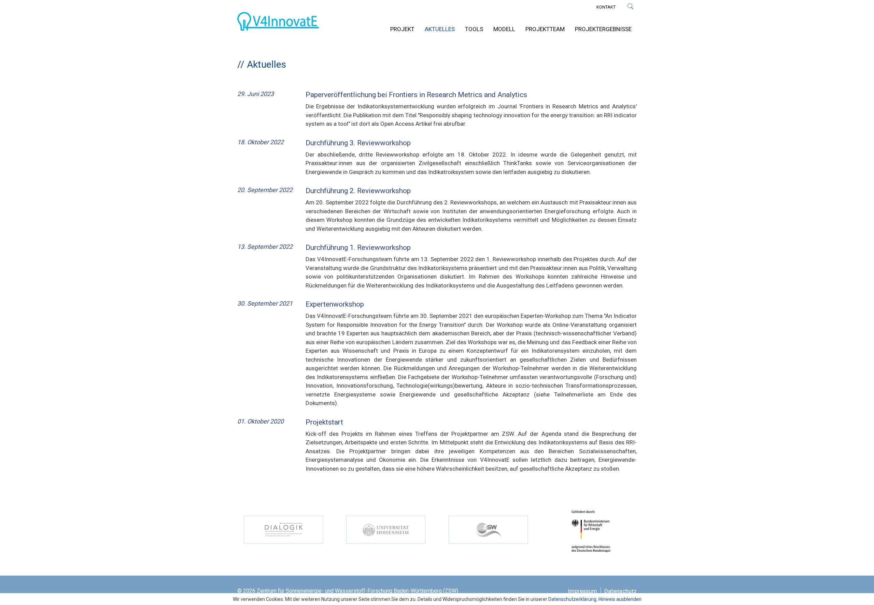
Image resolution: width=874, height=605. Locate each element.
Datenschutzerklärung (572, 599)
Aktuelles (440, 29)
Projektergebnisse (603, 29)
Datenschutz (620, 591)
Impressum (582, 591)
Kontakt (606, 7)
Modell (504, 29)
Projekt (402, 29)
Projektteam (545, 29)
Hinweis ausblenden (620, 599)
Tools (474, 29)
